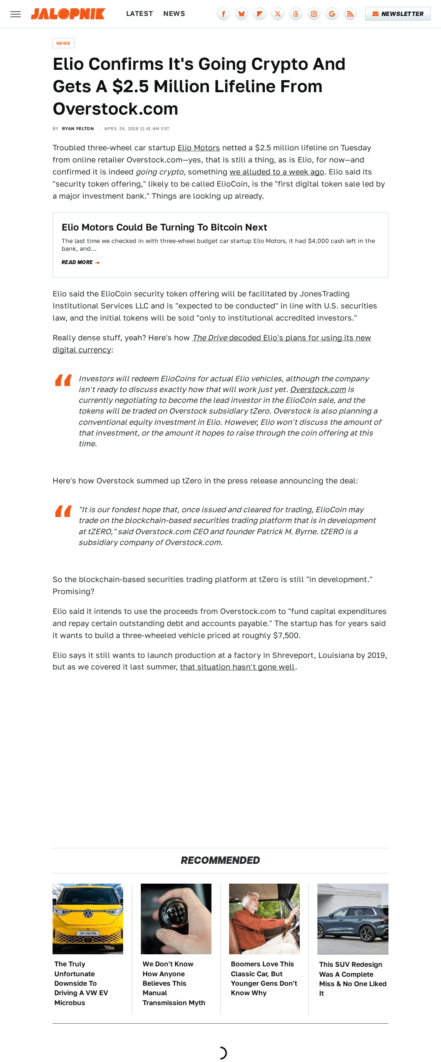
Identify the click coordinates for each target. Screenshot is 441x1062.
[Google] (332, 13)
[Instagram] (313, 13)
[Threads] (295, 13)
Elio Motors (198, 147)
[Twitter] (277, 13)
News (174, 13)
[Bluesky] (241, 13)
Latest (139, 13)
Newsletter (402, 13)
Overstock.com (318, 389)
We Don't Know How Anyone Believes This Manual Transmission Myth (174, 983)
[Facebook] (223, 13)
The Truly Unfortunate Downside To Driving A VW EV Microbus (81, 983)
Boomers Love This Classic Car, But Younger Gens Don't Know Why (264, 978)
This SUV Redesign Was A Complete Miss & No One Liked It (353, 978)
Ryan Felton (78, 128)
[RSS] (350, 13)
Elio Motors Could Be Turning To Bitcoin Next (164, 227)
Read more (77, 262)
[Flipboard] (259, 13)
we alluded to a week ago (277, 171)
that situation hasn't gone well (237, 666)
